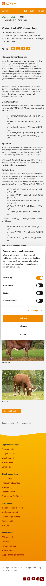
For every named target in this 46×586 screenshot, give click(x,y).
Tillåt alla (23, 318)
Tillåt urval (23, 326)
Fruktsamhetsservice (11, 483)
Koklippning (7, 487)
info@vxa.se (31, 567)
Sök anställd (7, 537)
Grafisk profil (7, 521)
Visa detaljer (33, 310)
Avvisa (23, 334)
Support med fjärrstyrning (13, 555)
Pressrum (6, 525)
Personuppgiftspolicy (11, 516)
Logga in (30, 11)
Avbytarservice (8, 453)
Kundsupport (7, 550)
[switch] (39, 285)
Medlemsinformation (11, 512)
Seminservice (7, 467)
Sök (42, 11)
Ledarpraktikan (8, 492)
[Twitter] (18, 48)
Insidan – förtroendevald (12, 508)
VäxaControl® (8, 458)
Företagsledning (9, 546)
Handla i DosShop (11, 411)
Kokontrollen (7, 462)
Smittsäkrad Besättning (12, 496)
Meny (6, 11)
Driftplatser (7, 541)
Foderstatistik (8, 449)
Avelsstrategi (7, 478)
